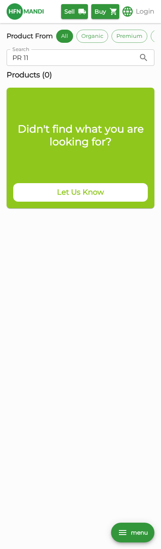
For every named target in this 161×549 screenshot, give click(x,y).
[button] (64, 36)
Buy (100, 11)
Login (145, 11)
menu (139, 532)
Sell (69, 11)
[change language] (127, 11)
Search (20, 49)
